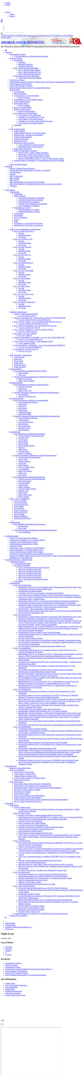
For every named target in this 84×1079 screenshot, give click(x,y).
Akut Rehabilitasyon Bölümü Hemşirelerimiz (29, 434)
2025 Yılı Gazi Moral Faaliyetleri (29, 571)
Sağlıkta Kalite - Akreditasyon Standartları (28, 135)
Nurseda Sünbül (24, 483)
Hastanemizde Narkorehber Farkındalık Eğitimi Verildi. (37, 748)
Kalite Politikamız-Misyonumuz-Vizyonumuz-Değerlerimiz (30, 88)
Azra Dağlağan (23, 469)
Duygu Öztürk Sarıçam (26, 446)
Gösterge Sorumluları (21, 139)
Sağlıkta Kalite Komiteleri (23, 137)
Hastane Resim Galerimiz (18, 915)
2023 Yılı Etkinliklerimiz (22, 689)
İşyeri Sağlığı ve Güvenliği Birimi (25, 113)
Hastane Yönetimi (16, 58)
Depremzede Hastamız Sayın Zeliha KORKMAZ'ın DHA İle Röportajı (43, 876)
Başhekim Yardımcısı (25, 64)
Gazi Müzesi (18, 581)
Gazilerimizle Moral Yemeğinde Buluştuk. (32, 729)
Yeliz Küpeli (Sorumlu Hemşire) (29, 457)
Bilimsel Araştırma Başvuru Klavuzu (22, 168)
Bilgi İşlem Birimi (20, 94)
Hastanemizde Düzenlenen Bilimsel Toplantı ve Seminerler (30, 170)
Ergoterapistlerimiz (16, 383)
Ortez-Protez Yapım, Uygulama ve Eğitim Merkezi (27, 548)
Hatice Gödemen (24, 487)
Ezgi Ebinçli (22, 408)
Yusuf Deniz (22, 404)
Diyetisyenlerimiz (16, 369)
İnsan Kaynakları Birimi (22, 109)
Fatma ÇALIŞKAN (21, 510)
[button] (8, 12)
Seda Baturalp (23, 394)
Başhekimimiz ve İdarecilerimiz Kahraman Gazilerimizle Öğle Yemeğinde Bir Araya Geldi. (49, 617)
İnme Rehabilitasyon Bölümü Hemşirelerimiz (29, 477)
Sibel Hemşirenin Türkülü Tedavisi (30, 831)
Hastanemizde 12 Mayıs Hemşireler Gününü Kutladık (37, 609)
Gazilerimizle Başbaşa (17, 562)
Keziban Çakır (23, 491)
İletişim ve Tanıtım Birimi (23, 107)
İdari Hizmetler (15, 90)
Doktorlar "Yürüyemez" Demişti (29, 882)
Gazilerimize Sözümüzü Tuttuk (29, 894)
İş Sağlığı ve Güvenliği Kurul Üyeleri (31, 117)
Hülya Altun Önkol (25, 495)
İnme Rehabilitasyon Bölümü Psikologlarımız (29, 524)
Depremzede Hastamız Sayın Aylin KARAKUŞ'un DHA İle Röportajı (42, 874)
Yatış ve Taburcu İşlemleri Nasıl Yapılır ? (28, 801)
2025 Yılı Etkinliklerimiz (22, 615)
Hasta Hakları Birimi (21, 103)
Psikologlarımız (15, 522)
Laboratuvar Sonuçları (13, 993)
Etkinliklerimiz (15, 583)
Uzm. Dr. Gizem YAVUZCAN (29, 328)
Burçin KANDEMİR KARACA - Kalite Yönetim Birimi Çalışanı (41, 158)
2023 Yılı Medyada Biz (22, 872)
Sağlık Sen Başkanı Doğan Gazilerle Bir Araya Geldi (36, 884)
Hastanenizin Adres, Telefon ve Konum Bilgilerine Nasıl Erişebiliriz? (38, 788)
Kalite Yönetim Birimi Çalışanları (25, 151)
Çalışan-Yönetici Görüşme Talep (25, 776)
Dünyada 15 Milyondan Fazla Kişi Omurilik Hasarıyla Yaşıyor (40, 860)
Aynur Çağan (23, 440)
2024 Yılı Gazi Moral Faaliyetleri (29, 573)
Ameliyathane (19, 214)
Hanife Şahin (18, 363)
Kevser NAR (18, 361)
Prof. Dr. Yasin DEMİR (22, 278)
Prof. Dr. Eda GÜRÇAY (22, 255)
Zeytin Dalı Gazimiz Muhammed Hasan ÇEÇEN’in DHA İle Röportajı (43, 888)
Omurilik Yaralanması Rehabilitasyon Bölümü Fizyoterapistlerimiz (37, 416)
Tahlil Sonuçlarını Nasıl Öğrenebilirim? (27, 797)
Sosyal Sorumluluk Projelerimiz (16, 985)
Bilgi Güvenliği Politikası (18, 164)
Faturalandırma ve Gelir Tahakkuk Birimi (28, 99)
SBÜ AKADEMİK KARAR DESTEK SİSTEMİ (27, 182)
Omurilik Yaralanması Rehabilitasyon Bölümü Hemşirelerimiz (35, 455)
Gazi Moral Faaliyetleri (22, 565)
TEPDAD (13, 186)
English (7, 5)
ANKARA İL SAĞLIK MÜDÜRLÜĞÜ (22, 42)
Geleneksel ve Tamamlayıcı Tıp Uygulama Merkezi (27, 540)
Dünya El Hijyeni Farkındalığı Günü (31, 613)
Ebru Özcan (22, 475)
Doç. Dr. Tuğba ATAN (22, 286)
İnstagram (8, 949)
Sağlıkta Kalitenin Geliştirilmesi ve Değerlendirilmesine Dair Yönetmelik (39, 160)
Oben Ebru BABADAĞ (22, 518)
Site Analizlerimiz (11, 987)
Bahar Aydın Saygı (25, 390)
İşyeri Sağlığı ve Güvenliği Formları (30, 123)
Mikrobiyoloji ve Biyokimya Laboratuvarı (28, 225)
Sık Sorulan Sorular (16, 782)
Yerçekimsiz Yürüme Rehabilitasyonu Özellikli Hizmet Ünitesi (31, 554)
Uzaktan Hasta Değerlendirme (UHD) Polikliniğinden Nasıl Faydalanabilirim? (41, 799)
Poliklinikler (18, 194)
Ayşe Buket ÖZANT (21, 505)
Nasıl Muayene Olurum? (22, 792)
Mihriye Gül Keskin (25, 379)
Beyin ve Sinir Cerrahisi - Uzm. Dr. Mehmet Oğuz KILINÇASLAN (37, 322)
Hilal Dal (21, 448)
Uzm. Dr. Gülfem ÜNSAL (27, 332)
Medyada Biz (14, 805)
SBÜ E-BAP (14, 180)
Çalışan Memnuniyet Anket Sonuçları (31, 145)
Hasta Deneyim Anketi (22, 780)
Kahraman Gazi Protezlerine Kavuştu (31, 910)
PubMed (13, 174)
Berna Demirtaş (23, 430)
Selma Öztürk (23, 485)
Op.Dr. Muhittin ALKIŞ (26, 343)
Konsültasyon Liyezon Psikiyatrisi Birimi (28, 223)
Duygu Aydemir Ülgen (26, 467)
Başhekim (21, 62)
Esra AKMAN (19, 508)
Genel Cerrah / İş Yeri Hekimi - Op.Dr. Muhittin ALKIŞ (33, 341)
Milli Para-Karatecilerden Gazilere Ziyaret (32, 880)
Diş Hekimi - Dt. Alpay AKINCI (25, 333)
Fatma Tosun (22, 410)
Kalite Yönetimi (19, 131)
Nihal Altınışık (23, 465)
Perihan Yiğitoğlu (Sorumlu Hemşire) (31, 436)
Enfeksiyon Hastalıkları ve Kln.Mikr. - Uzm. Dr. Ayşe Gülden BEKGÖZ (39, 337)
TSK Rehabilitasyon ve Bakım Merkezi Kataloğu (31, 56)
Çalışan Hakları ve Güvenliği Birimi (26, 96)
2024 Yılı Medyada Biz (22, 841)
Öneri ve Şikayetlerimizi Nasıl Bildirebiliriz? (29, 796)
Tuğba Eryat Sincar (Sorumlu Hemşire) (31, 479)
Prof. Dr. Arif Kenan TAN (23, 239)
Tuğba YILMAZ (20, 367)
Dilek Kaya (22, 406)
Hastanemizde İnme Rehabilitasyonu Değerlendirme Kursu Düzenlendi (42, 742)
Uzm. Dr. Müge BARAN (27, 316)
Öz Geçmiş (22, 237)
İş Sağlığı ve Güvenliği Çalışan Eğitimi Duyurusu (35, 121)
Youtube (8, 951)
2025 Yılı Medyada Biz (22, 813)
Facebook (8, 947)
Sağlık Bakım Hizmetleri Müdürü (29, 78)
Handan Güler (23, 526)
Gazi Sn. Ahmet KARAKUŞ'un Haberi (32, 862)
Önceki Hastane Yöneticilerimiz (21, 84)
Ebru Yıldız (22, 528)
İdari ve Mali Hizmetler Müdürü (29, 70)
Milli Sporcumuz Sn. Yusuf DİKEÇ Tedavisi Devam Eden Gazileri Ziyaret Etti (45, 864)
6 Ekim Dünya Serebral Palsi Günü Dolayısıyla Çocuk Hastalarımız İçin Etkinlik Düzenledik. (50, 725)
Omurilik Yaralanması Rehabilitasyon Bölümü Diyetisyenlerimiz (36, 377)
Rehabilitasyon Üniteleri (22, 208)
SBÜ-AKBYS (15, 178)
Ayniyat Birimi (19, 92)
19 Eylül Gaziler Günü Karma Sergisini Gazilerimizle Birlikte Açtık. (42, 646)
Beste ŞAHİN (19, 506)
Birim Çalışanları (24, 98)
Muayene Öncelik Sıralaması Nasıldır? (27, 790)
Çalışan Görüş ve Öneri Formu (24, 774)
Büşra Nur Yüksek (24, 481)
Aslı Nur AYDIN (20, 501)
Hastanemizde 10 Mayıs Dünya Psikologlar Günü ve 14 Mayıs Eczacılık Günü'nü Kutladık (49, 611)
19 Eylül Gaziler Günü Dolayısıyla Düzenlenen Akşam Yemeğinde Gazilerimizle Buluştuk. (49, 640)
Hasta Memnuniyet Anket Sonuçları (30, 147)
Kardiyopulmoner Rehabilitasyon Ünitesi (24, 544)
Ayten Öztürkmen (24, 532)
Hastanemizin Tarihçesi (18, 54)
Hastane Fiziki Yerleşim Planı (15, 995)
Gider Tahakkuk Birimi (22, 101)
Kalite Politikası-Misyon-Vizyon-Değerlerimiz (30, 133)
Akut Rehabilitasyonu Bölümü (28, 206)
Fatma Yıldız (22, 493)
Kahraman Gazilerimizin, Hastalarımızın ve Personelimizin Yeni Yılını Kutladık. (46, 619)
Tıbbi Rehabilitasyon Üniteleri (28, 210)
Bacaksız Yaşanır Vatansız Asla (29, 912)
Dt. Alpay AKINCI (25, 335)
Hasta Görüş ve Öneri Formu (24, 772)
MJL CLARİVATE (16, 176)
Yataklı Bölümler (20, 196)
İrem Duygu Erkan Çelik (27, 396)
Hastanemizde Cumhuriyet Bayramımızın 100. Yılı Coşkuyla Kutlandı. (42, 711)
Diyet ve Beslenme (20, 217)
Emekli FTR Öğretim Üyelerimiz (21, 86)
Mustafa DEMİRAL (21, 516)
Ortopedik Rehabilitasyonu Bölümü (30, 200)
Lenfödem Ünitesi (16, 546)
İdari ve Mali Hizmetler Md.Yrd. (29, 72)
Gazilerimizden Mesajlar (22, 564)
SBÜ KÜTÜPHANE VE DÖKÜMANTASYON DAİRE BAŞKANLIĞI (36, 184)
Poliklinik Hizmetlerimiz (13, 991)
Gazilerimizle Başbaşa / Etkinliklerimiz (18, 560)
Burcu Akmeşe (23, 373)
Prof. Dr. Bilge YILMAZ (22, 247)
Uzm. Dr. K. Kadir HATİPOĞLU (30, 347)
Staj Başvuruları (15, 172)
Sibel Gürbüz (23, 442)
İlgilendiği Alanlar (24, 235)
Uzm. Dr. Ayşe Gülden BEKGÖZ (30, 339)
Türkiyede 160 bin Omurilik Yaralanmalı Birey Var (35, 829)
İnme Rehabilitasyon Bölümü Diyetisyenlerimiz (30, 371)
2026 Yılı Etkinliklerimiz (22, 585)
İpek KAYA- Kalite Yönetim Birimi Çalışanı (33, 155)
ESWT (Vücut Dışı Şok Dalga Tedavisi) (24, 538)
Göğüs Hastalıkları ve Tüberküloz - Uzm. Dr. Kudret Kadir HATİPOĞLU (39, 345)
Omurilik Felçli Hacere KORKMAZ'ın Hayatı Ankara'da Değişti (40, 827)
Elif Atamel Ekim (24, 426)
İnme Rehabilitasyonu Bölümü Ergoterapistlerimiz (31, 385)
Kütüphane (18, 125)
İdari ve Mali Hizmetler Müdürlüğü (26, 68)
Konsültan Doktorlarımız (18, 312)
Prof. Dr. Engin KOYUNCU (24, 231)
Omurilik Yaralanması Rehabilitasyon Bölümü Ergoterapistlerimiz (36, 392)
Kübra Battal (22, 449)
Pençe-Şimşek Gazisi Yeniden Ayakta (31, 908)
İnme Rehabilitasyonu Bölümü (28, 202)
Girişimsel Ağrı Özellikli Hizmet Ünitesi (23, 542)
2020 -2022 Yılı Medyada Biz (24, 886)
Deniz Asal (18, 359)
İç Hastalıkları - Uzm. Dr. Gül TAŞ (26, 349)
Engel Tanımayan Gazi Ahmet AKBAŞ (32, 823)
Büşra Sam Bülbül (24, 414)
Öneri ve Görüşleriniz (17, 770)
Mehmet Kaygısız (24, 428)
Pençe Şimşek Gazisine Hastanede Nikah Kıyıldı (35, 833)
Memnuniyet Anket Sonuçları (24, 143)
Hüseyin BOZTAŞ (20, 512)
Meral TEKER (19, 514)
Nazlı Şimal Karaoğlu (25, 422)
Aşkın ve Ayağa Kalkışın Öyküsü (30, 847)
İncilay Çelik (22, 459)
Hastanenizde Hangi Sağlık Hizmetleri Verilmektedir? (32, 784)
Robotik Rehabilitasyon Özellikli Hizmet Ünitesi (26, 550)
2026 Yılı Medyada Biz (22, 807)
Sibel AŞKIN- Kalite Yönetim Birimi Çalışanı (34, 157)
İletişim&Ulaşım (11, 766)
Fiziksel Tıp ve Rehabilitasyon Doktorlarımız (25, 229)
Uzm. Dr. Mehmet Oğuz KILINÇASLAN (33, 324)
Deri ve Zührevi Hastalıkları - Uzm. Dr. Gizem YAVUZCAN (35, 326)
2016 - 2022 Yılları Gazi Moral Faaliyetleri (33, 579)
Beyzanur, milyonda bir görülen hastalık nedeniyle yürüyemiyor (40, 815)
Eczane (16, 219)
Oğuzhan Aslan (23, 451)
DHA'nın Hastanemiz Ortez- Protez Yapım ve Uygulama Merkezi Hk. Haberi (45, 878)
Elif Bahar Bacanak (25, 387)
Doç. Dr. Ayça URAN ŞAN (24, 294)
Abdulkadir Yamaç (24, 412)
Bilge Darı (22, 375)
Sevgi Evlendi (23, 424)
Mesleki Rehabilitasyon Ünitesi (29, 212)
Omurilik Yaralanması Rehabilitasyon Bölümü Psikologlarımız (35, 530)
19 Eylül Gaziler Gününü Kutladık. (30, 638)
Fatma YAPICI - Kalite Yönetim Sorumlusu (33, 153)
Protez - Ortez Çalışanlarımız (20, 499)
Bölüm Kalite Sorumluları (23, 149)
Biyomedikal (18, 215)
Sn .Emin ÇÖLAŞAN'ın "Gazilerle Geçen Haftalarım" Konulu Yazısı (42, 870)
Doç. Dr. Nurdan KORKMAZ (24, 302)
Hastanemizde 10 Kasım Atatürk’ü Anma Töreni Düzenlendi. (39, 632)
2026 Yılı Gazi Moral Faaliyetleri (29, 569)
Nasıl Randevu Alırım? (22, 794)
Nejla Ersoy (22, 463)
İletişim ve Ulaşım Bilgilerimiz (20, 768)
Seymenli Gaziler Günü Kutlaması (30, 821)
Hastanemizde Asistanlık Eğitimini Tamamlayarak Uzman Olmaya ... (29, 969)
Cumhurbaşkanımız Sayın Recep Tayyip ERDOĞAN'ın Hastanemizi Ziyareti (41, 913)
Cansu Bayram (19, 357)
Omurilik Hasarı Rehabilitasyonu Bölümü (32, 204)
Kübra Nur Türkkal (25, 471)
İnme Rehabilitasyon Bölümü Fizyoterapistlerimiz (31, 400)
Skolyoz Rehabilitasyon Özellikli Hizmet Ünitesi (26, 552)
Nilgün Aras (22, 473)
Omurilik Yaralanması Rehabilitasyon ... (19, 927)
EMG (16, 221)
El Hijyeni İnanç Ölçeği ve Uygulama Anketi (29, 778)
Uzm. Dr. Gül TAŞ (25, 351)
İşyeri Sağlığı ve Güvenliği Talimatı (30, 119)
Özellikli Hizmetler (11, 536)
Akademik (8, 166)
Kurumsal (8, 52)
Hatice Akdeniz (23, 497)
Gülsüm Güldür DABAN (27, 489)
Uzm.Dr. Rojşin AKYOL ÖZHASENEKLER (34, 320)
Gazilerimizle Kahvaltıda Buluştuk (30, 591)
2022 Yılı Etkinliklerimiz (22, 727)
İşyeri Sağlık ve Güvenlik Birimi (29, 115)
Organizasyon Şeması (17, 80)
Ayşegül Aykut (23, 438)
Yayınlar (21, 233)
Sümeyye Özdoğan (25, 453)
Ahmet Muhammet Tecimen (28, 402)
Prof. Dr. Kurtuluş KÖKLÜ (23, 263)
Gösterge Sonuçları (20, 141)
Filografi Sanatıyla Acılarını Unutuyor (31, 906)
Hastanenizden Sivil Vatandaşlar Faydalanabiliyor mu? (33, 786)
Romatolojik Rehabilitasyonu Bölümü (31, 198)
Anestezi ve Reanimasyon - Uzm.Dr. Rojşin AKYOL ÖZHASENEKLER (40, 318)
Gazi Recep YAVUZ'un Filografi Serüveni (33, 825)
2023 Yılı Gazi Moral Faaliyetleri (29, 575)
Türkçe (7, 3)
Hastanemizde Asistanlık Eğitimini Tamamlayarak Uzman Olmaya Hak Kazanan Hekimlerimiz (42, 82)
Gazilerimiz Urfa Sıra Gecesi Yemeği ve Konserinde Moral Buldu (41, 593)
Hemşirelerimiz (15, 432)
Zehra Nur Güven (20, 365)
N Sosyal (8, 955)
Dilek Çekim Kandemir (26, 381)
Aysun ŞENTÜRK (20, 503)
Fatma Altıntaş (23, 444)
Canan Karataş (23, 420)
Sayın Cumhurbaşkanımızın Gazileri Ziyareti (33, 567)
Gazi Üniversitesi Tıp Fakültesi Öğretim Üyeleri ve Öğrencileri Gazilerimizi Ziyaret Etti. (48, 595)
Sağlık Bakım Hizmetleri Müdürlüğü (26, 76)
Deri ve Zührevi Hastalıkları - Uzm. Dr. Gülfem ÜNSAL (33, 330)
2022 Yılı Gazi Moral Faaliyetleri (29, 577)
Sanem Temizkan (24, 461)
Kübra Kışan (22, 389)
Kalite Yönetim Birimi (17, 129)
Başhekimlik (18, 60)
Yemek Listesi (10, 983)
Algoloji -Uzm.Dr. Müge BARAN (26, 314)
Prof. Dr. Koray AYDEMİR (23, 271)
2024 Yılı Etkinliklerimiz (22, 648)
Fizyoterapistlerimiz (16, 398)
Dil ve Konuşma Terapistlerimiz (21, 355)
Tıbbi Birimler (10, 190)
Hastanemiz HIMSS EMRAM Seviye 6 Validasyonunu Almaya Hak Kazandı (45, 900)
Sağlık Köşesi (10, 989)
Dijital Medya (10, 803)
